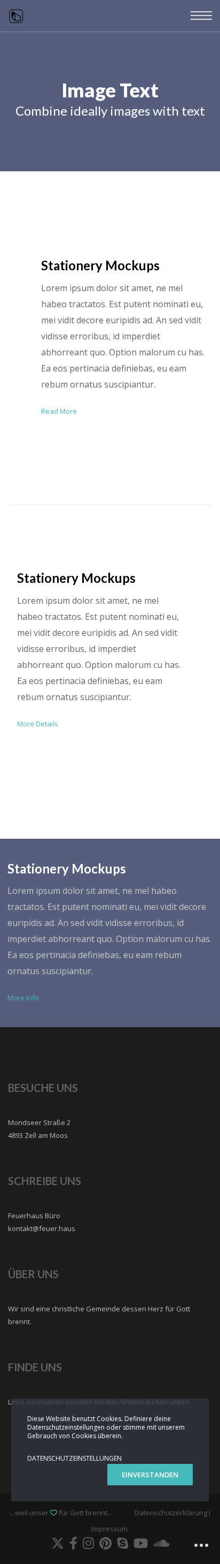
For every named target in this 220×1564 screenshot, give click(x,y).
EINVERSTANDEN (150, 1474)
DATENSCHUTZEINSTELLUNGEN (74, 1458)
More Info (23, 998)
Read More (59, 411)
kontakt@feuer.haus (41, 1228)
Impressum (109, 1528)
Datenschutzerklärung (171, 1512)
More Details (37, 723)
